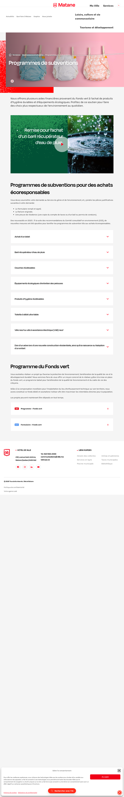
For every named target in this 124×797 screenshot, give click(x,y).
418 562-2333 (50, 454)
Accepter (105, 777)
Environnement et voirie (32, 55)
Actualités (10, 16)
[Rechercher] (118, 5)
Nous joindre (47, 16)
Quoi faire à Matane (23, 16)
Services (108, 6)
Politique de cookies (10, 792)
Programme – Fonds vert (28, 411)
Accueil (10, 55)
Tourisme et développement (96, 28)
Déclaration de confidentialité (27, 792)
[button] (119, 770)
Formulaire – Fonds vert (28, 427)
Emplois (37, 16)
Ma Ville (94, 6)
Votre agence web (13, 491)
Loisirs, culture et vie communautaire (87, 17)
